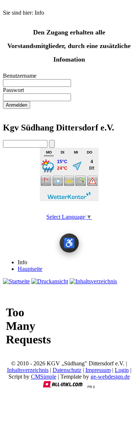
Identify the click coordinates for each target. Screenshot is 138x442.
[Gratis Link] (90, 386)
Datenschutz (67, 370)
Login (122, 370)
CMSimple (43, 376)
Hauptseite (30, 269)
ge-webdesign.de (110, 376)
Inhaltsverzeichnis (28, 370)
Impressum (98, 370)
